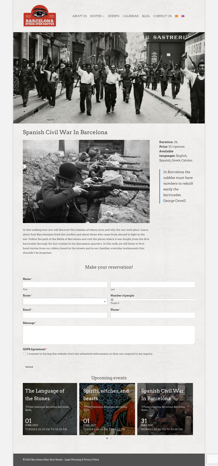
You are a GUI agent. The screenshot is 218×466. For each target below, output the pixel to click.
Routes (95, 16)
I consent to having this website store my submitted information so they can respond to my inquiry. (90, 353)
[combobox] (65, 301)
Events (113, 16)
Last (113, 289)
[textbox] (63, 301)
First (25, 289)
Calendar (131, 16)
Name (27, 279)
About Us (79, 16)
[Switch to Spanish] (176, 16)
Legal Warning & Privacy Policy (81, 459)
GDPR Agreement (35, 349)
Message (29, 323)
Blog (146, 16)
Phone (115, 309)
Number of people (122, 295)
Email (27, 309)
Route (27, 295)
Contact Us (162, 16)
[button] (107, 438)
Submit (29, 367)
